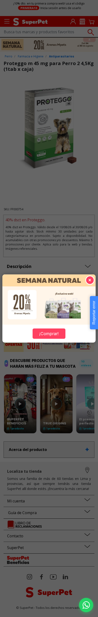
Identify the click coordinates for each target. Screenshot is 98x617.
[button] (86, 605)
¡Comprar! (49, 333)
